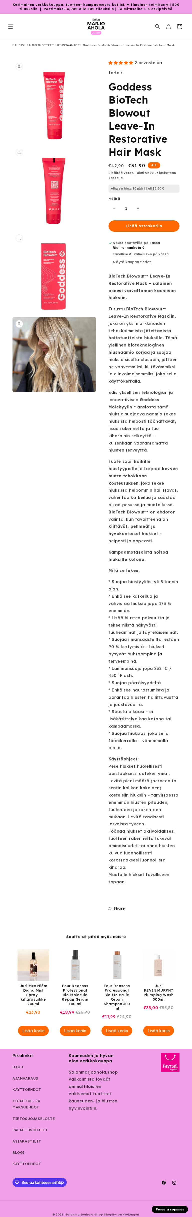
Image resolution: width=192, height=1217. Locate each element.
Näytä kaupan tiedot (132, 262)
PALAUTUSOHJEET (30, 1130)
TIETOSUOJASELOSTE (33, 1118)
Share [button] (119, 908)
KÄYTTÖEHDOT (26, 1089)
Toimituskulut (146, 173)
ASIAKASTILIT (26, 1141)
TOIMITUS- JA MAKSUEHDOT (26, 1104)
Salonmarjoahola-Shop (84, 1214)
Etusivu (19, 45)
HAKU (17, 1067)
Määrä (114, 199)
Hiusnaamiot (68, 45)
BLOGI (18, 1152)
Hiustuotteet (41, 45)
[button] (10, 26)
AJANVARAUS (25, 1078)
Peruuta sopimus (170, 1209)
